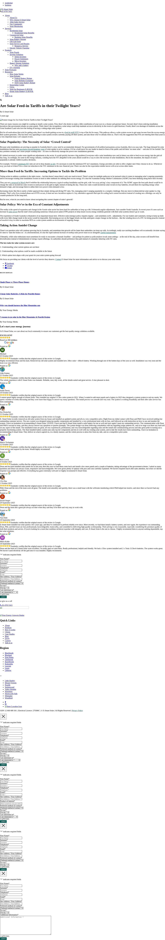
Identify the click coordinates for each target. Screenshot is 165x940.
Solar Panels (14, 52)
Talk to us (8, 96)
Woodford (9, 698)
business (8, 5)
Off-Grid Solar (15, 42)
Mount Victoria (10, 683)
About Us (13, 18)
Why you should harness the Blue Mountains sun (20, 305)
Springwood (9, 687)
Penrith (7, 685)
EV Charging (15, 68)
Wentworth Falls (11, 694)
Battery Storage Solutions (19, 63)
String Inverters (20, 57)
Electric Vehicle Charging (19, 48)
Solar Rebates (15, 76)
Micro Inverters (20, 61)
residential (9, 3)
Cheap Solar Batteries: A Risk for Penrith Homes (20, 294)
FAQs (12, 87)
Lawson (8, 666)
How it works (10, 630)
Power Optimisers (21, 59)
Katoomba (9, 664)
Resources (9, 72)
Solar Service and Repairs (19, 44)
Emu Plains (9, 657)
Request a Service (21, 46)
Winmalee (8, 696)
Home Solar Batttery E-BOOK (21, 91)
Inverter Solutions (16, 55)
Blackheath (9, 653)
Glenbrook (9, 660)
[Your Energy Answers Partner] (12, 615)
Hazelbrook (9, 662)
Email (9, 268)
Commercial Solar (16, 35)
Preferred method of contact (11, 581)
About (7, 15)
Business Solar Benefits (23, 37)
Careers (8, 641)
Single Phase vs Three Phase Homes (14, 282)
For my (3, 586)
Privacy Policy (77, 711)
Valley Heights (10, 689)
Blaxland (8, 655)
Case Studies (10, 634)
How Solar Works (16, 74)
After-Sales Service (17, 22)
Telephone (4, 568)
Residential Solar (16, 31)
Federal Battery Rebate (23, 78)
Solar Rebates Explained (23, 81)
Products (8, 50)
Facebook (10, 263)
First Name (4, 559)
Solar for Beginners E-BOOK (21, 89)
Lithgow (8, 670)
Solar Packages (10, 70)
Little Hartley (10, 681)
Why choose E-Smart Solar (20, 20)
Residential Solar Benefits (24, 33)
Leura (7, 668)
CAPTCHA (4, 594)
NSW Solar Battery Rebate (24, 83)
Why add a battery (21, 65)
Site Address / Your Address (11, 577)
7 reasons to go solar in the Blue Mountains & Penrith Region (25, 317)
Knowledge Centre (17, 85)
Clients (7, 632)
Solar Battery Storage (18, 39)
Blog (7, 94)
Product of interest (7, 801)
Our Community (16, 24)
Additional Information (9, 915)
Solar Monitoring (16, 26)
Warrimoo (8, 691)
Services (8, 28)
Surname (4, 563)
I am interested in (7, 590)
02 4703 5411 (7, 11)
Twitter (10, 266)
